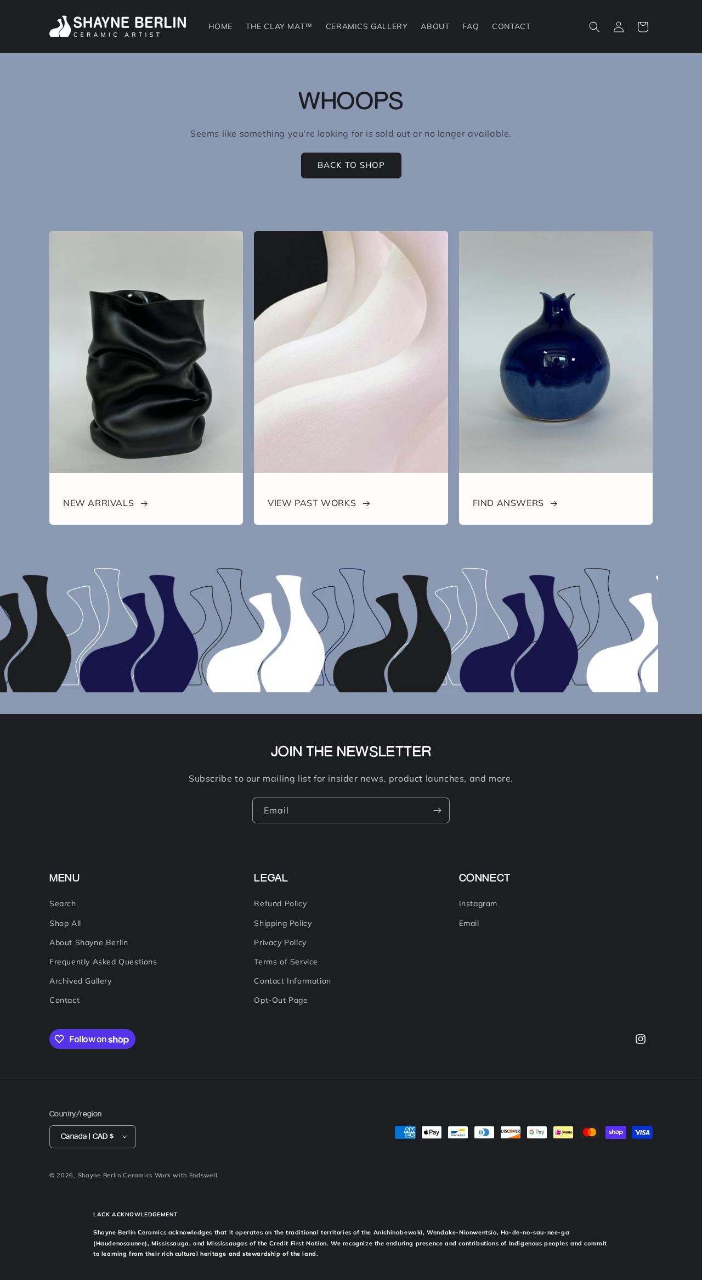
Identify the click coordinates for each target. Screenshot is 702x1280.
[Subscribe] (437, 810)
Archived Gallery (80, 981)
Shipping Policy (283, 923)
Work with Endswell (186, 1174)
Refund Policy (280, 904)
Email (469, 923)
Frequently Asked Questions (103, 962)
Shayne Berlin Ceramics (115, 1174)
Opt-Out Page (281, 1001)
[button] (594, 27)
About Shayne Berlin (88, 942)
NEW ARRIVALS (98, 502)
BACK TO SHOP (351, 165)
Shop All (65, 923)
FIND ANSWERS (508, 502)
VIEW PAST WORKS (312, 502)
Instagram (478, 904)
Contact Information (292, 981)
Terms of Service (286, 962)
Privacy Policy (280, 942)
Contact (64, 1001)
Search (62, 904)
